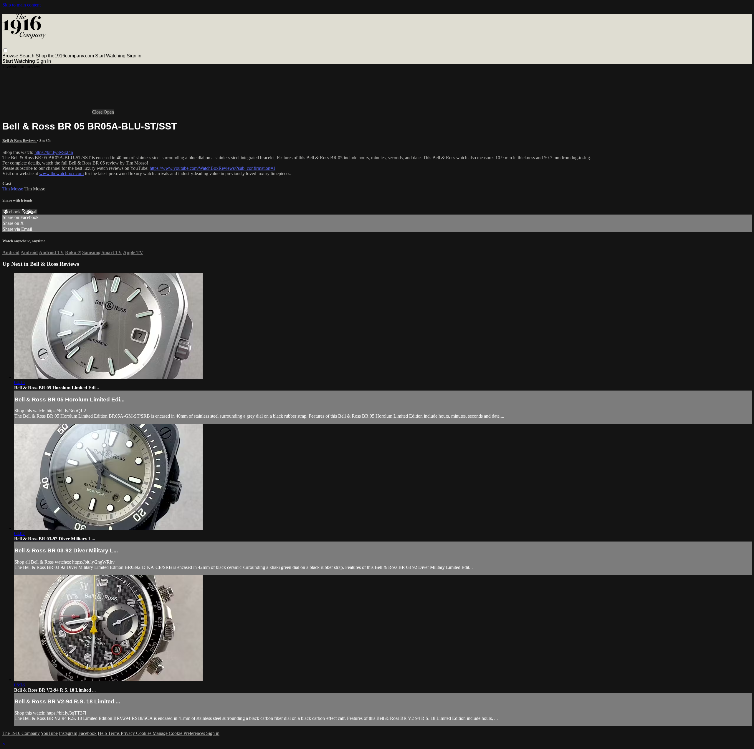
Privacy (128, 733)
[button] (5, 50)
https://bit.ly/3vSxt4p (53, 152)
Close (98, 111)
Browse (10, 55)
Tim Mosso (13, 188)
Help (103, 733)
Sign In (43, 61)
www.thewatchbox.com (61, 173)
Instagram (68, 733)
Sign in (134, 55)
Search (27, 55)
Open (109, 111)
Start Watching (111, 55)
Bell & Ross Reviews (19, 140)
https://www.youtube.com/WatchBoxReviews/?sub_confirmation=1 (212, 168)
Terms (114, 733)
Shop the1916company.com (65, 55)
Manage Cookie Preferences (179, 733)
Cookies (144, 733)
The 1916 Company (21, 733)
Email (32, 211)
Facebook (12, 211)
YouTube (49, 733)
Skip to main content (21, 4)
